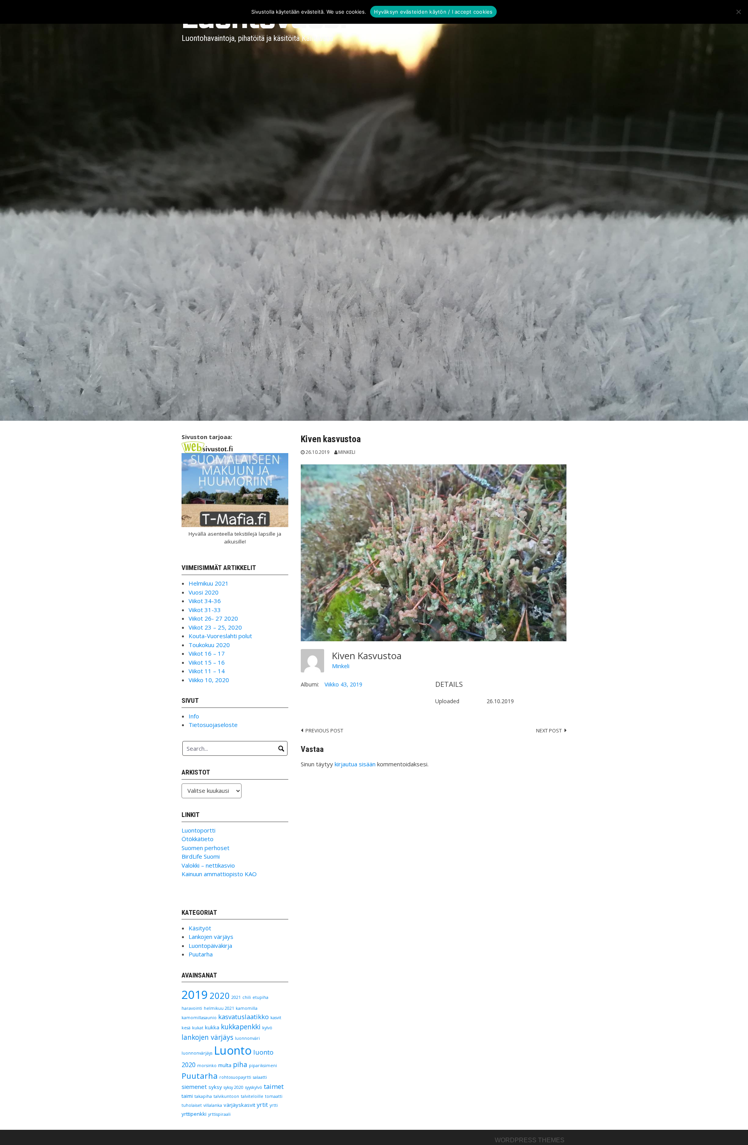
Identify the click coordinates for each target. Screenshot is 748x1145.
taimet (274, 1086)
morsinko (207, 1065)
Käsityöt (200, 928)
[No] (738, 12)
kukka (212, 1027)
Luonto (233, 1050)
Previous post (324, 730)
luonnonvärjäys (197, 1053)
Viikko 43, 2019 (343, 684)
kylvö (267, 1027)
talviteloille (252, 1096)
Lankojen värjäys (211, 936)
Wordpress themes (530, 1140)
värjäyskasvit (239, 1104)
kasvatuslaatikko (243, 1016)
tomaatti (273, 1096)
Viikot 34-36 (205, 601)
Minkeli (346, 452)
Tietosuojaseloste (213, 725)
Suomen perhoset (205, 848)
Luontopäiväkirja (210, 945)
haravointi (192, 1008)
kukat (197, 1027)
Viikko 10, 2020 (209, 680)
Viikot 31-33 (205, 610)
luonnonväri (247, 1038)
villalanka (212, 1105)
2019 (195, 994)
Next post (549, 730)
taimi (187, 1095)
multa (224, 1065)
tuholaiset (192, 1105)
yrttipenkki (194, 1113)
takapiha (203, 1096)
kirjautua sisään (355, 764)
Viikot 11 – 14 (207, 671)
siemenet (194, 1086)
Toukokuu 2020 (209, 645)
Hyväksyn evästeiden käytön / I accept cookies (433, 12)
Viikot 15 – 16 (207, 662)
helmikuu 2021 (219, 1008)
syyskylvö (253, 1087)
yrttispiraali (219, 1114)
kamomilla (247, 1008)
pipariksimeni (263, 1065)
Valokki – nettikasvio (208, 865)
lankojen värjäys (207, 1037)
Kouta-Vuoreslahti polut (220, 636)
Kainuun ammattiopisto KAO (219, 874)
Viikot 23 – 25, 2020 (215, 627)
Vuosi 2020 (204, 592)
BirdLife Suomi (201, 856)
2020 (220, 995)
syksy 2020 (233, 1087)
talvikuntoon (226, 1096)
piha (240, 1064)
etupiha (260, 997)
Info (194, 716)
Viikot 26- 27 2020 (213, 618)
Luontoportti (198, 830)
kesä (186, 1027)
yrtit (262, 1104)
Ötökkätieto (197, 839)
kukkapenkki (241, 1026)
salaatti (260, 1077)
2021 (236, 997)
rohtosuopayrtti (235, 1077)
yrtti (274, 1105)
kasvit (275, 1017)
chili (246, 997)
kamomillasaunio (199, 1017)
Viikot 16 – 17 (207, 653)
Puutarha (201, 954)
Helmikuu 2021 (209, 583)
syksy (215, 1086)
